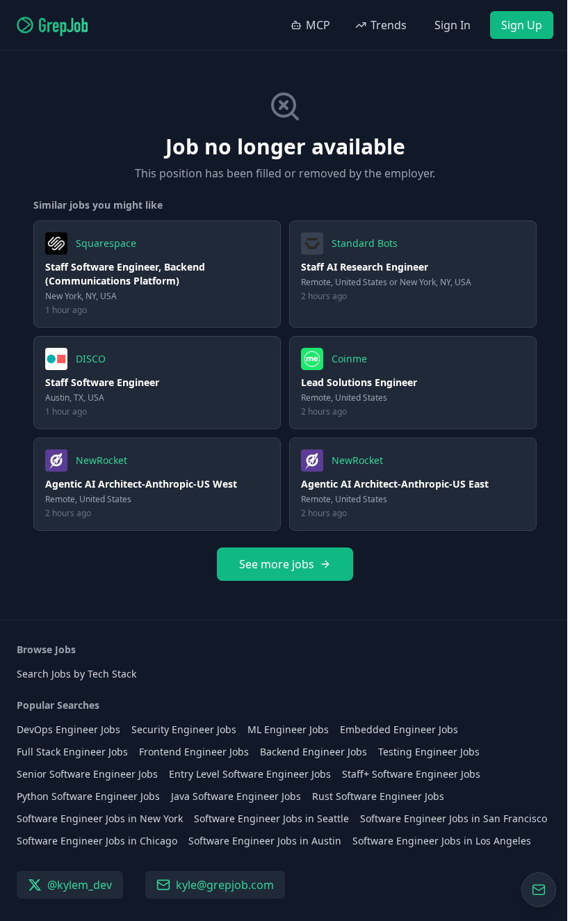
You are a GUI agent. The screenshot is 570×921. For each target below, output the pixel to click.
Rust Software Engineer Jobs (378, 796)
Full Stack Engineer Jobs (72, 751)
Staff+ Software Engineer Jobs (411, 773)
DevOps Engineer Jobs (68, 729)
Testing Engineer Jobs (429, 751)
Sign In (452, 25)
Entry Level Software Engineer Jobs (250, 773)
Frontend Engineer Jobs (194, 751)
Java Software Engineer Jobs (236, 796)
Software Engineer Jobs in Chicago (97, 840)
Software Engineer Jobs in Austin (264, 840)
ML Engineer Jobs (288, 729)
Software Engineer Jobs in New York (100, 818)
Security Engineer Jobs (183, 729)
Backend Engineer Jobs (313, 751)
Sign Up (521, 25)
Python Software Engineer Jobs (88, 796)
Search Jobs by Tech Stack (76, 673)
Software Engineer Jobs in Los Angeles (441, 840)
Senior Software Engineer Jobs (87, 773)
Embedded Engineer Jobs (399, 729)
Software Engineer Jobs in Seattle (271, 818)
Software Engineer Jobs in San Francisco (453, 818)
